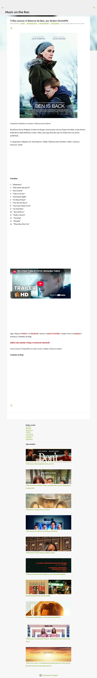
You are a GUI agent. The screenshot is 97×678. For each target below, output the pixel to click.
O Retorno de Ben (44, 23)
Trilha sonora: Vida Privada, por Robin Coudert (40, 552)
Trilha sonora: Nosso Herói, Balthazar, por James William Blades (45, 574)
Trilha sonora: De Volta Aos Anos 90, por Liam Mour (42, 531)
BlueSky (28, 429)
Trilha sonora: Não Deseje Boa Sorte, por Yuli (40, 464)
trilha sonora (55, 23)
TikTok (28, 432)
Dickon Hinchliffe (32, 23)
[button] (11, 28)
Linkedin (29, 438)
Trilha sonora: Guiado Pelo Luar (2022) (38, 509)
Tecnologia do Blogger (50, 675)
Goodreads (29, 434)
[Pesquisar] (77, 7)
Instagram (29, 430)
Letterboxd (29, 436)
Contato (28, 427)
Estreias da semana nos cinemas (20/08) (38, 596)
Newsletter (29, 439)
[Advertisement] (39, 4)
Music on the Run (17, 12)
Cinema (23, 23)
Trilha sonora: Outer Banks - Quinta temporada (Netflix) (43, 617)
